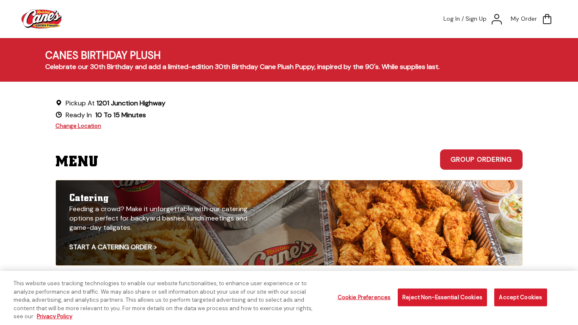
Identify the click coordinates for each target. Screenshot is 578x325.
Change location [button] (78, 125)
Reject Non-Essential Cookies (442, 297)
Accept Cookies (520, 297)
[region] (289, 298)
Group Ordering (481, 159)
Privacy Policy (54, 316)
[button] (532, 19)
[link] (289, 223)
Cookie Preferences (364, 297)
